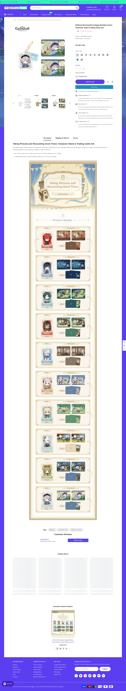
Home (14, 20)
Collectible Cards (62, 529)
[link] (24, 591)
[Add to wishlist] (108, 82)
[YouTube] (99, 675)
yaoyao (60, 648)
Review (75, 138)
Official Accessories (76, 529)
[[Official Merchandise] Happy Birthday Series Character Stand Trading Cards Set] (63, 624)
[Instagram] (80, 675)
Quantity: (77, 65)
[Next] (69, 103)
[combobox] (52, 8)
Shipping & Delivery (62, 138)
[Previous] (13, 103)
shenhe (63, 648)
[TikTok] (89, 675)
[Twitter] (103, 675)
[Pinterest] (85, 675)
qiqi (57, 648)
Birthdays (52, 529)
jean (66, 648)
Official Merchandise (86, 36)
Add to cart (90, 82)
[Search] (54, 8)
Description (47, 138)
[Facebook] (76, 675)
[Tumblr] (94, 675)
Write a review (78, 540)
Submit (105, 669)
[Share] (111, 82)
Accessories (87, 38)
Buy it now (94, 87)
